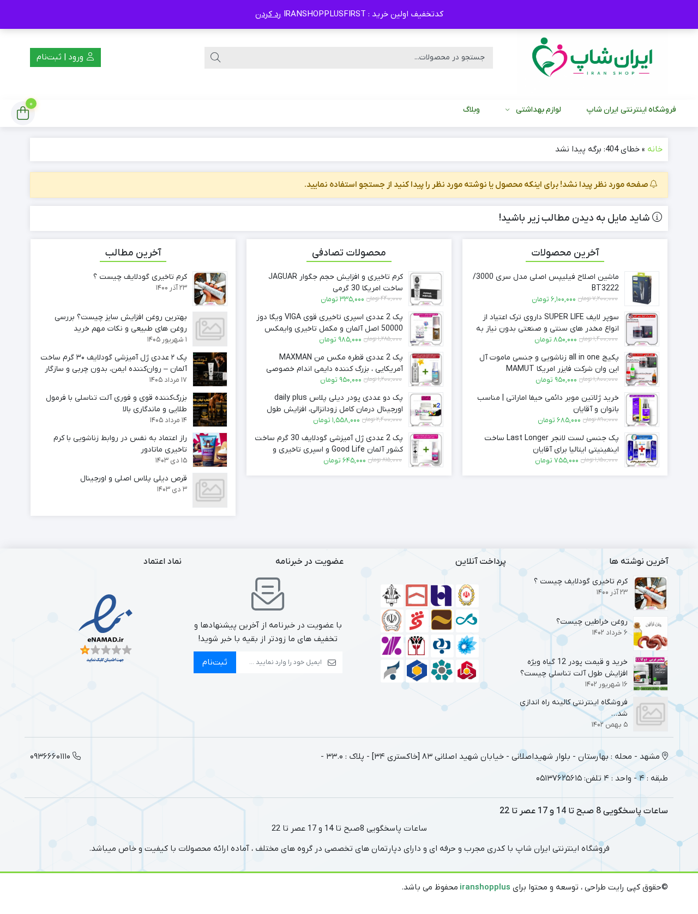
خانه (655, 149)
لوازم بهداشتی (538, 110)
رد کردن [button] (268, 14)
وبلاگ (471, 110)
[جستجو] (215, 58)
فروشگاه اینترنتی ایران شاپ (631, 110)
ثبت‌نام (214, 662)
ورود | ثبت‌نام (61, 57)
